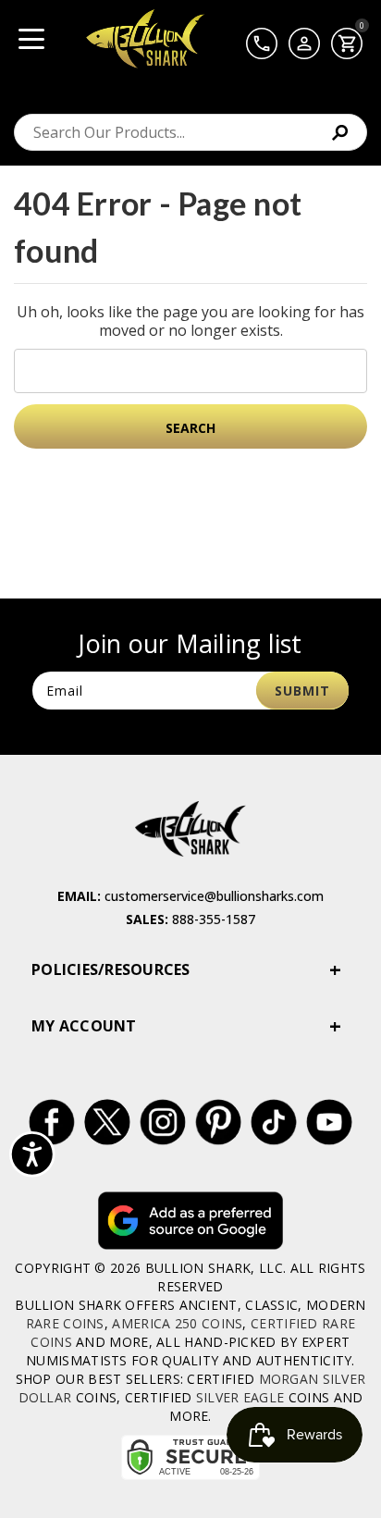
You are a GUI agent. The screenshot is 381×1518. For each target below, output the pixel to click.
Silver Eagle (240, 1397)
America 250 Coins (177, 1323)
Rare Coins (65, 1323)
